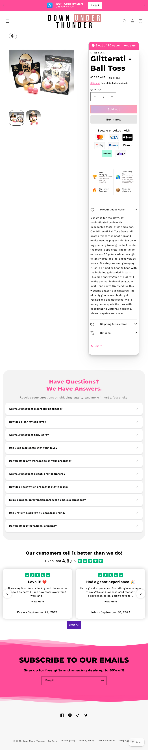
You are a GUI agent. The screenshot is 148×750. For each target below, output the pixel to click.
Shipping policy (127, 741)
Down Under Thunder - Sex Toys (40, 741)
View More (37, 601)
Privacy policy (86, 741)
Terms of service (106, 741)
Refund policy (68, 741)
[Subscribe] (102, 680)
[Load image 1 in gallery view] (16, 117)
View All (74, 624)
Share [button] (98, 346)
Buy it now (113, 119)
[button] (8, 21)
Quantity (95, 89)
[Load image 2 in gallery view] (33, 117)
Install (95, 5)
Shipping (95, 83)
